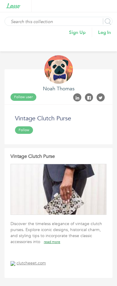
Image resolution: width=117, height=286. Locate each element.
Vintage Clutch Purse (32, 156)
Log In (104, 32)
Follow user (23, 97)
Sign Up (77, 32)
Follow (24, 130)
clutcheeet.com (31, 263)
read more (52, 241)
